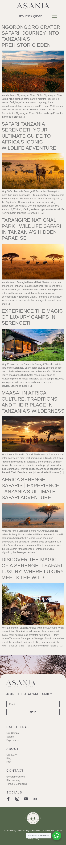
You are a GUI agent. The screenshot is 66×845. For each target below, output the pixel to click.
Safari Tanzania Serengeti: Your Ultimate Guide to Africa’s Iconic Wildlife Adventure (29, 136)
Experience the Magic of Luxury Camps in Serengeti (32, 317)
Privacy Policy (33, 839)
